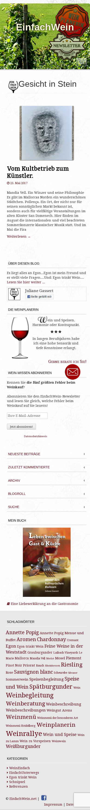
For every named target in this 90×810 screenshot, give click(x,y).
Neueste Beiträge (24, 454)
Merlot (50, 658)
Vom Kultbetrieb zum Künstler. (38, 172)
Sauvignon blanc (33, 672)
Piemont (73, 658)
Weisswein (59, 741)
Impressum (53, 804)
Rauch (40, 665)
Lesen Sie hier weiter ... (26, 282)
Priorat (29, 665)
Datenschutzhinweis (35, 436)
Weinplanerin (55, 724)
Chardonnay (51, 639)
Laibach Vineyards (65, 652)
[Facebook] (43, 797)
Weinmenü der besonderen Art (57, 718)
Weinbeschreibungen (26, 710)
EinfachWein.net (22, 799)
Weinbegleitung (30, 695)
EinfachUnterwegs (24, 772)
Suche (13, 507)
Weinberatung (25, 703)
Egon (11, 646)
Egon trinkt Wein (30, 646)
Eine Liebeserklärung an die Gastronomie (44, 604)
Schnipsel (17, 782)
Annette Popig (22, 632)
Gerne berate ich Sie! (67, 361)
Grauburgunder (39, 652)
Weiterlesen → (19, 236)
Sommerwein (17, 679)
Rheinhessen (52, 665)
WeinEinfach (19, 768)
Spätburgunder (50, 686)
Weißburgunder (23, 746)
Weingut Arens (59, 710)
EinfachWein (45, 27)
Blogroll (17, 494)
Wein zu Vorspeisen (35, 741)
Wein (76, 687)
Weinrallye (24, 734)
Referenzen (18, 786)
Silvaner (73, 672)
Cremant (72, 640)
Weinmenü (21, 717)
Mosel (60, 658)
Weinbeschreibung (63, 704)
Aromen (26, 639)
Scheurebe (60, 672)
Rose (9, 672)
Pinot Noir (14, 665)
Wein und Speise (60, 734)
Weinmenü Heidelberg (21, 725)
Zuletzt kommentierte (29, 467)
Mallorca (22, 658)
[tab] (47, 454)
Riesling (71, 664)
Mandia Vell (37, 658)
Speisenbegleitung (46, 679)
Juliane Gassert (39, 290)
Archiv (14, 480)
